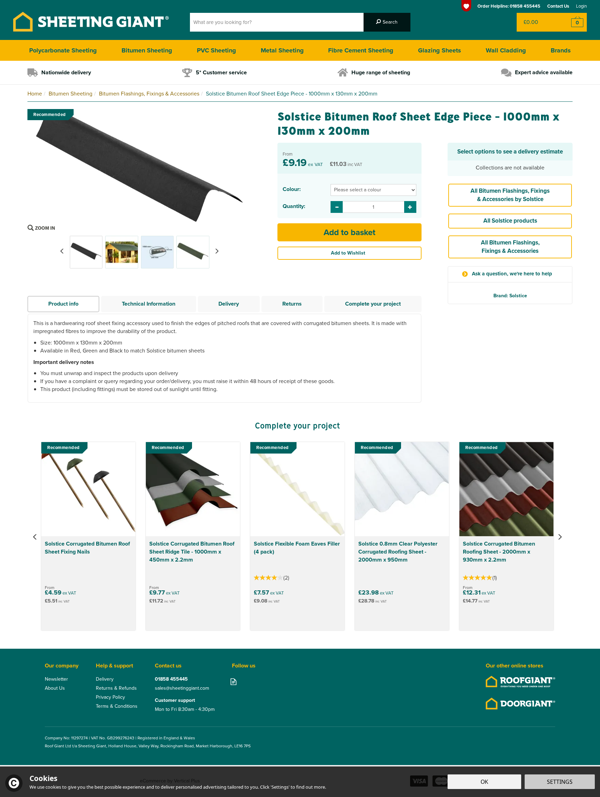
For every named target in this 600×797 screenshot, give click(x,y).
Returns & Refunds (116, 688)
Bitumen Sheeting (147, 50)
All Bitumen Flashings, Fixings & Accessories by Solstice (510, 195)
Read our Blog (233, 681)
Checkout (573, 22)
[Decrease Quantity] (337, 207)
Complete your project (373, 304)
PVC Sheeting (216, 50)
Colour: (292, 189)
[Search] (387, 22)
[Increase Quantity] (410, 207)
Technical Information (148, 304)
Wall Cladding (506, 50)
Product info (63, 304)
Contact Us (558, 6)
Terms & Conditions (117, 706)
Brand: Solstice (510, 295)
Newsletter (56, 679)
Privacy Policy (110, 697)
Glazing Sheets (439, 50)
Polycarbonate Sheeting (63, 50)
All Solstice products (510, 220)
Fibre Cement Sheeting (360, 50)
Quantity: (294, 206)
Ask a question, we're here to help (512, 273)
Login (581, 6)
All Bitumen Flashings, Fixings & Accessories (510, 246)
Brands (561, 50)
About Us (55, 688)
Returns (292, 304)
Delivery (228, 304)
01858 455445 (171, 679)
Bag (538, 22)
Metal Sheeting (282, 50)
